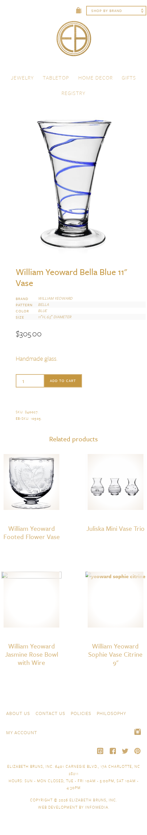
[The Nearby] (100, 751)
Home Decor (95, 77)
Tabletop (56, 77)
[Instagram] (137, 732)
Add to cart (63, 380)
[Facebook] (113, 751)
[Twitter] (125, 751)
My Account (21, 732)
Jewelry (22, 77)
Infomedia (96, 807)
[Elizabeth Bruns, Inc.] (73, 41)
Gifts (129, 77)
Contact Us (50, 713)
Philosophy (111, 713)
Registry (73, 93)
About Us (18, 713)
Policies (81, 713)
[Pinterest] (137, 751)
